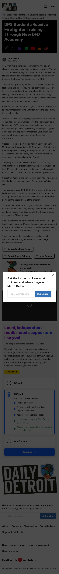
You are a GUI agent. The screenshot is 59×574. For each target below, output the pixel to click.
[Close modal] (52, 275)
